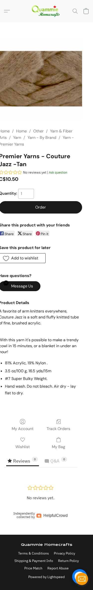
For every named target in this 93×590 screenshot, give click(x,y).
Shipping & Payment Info (33, 561)
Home (21, 131)
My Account (22, 428)
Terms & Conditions (33, 553)
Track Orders (58, 428)
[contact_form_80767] (82, 579)
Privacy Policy (64, 553)
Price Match (33, 568)
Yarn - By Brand (42, 137)
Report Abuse (58, 568)
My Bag (58, 446)
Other (38, 131)
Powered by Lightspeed (46, 577)
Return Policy (68, 561)
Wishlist (22, 446)
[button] (47, 11)
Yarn (17, 137)
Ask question (58, 172)
